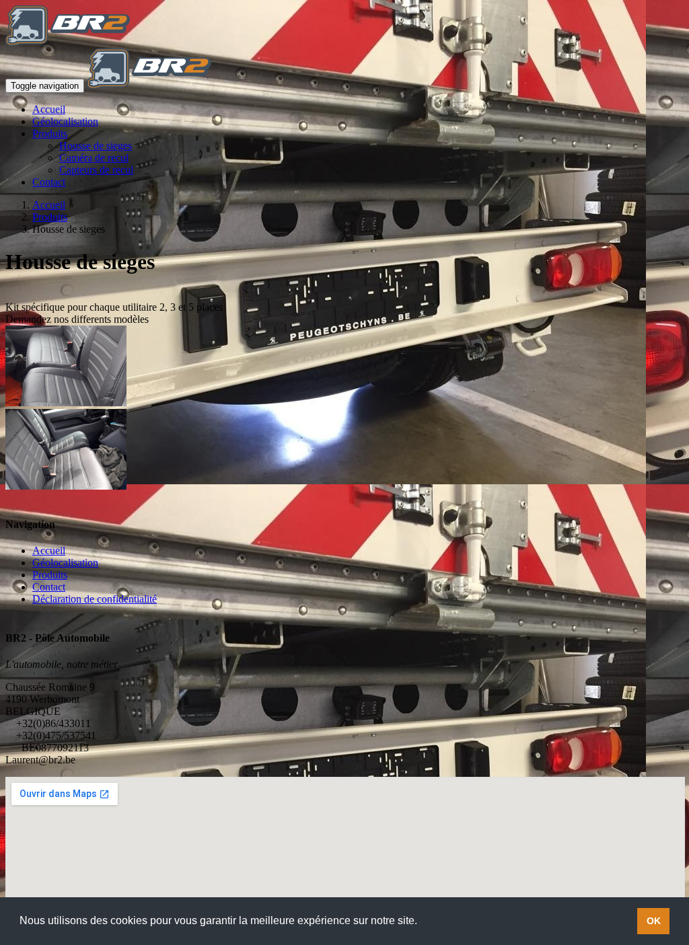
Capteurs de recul (96, 170)
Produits (49, 133)
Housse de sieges (95, 145)
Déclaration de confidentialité (94, 599)
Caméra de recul (94, 157)
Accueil (48, 109)
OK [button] (654, 920)
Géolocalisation (65, 121)
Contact (48, 182)
